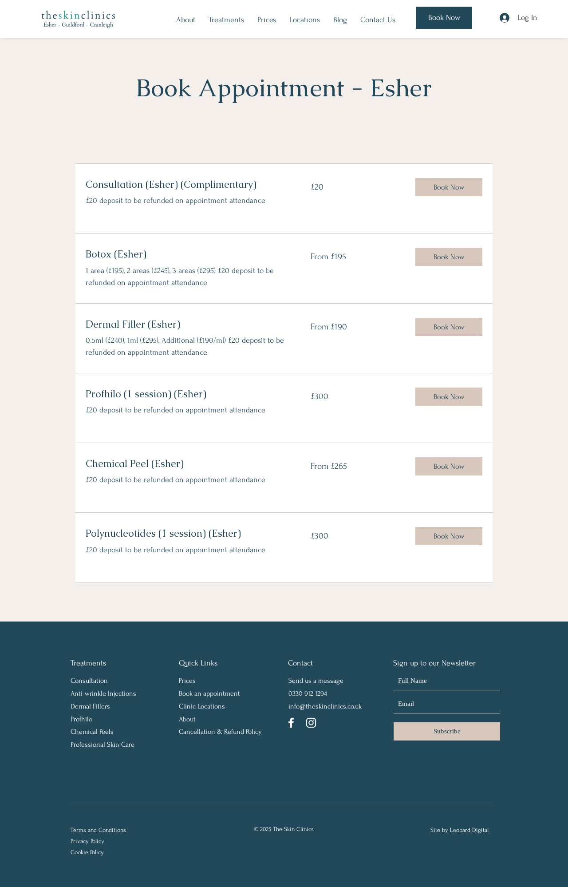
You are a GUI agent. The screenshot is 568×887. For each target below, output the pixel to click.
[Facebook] (291, 722)
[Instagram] (311, 722)
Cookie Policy (87, 852)
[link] (187, 184)
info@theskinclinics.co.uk (325, 706)
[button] (448, 187)
